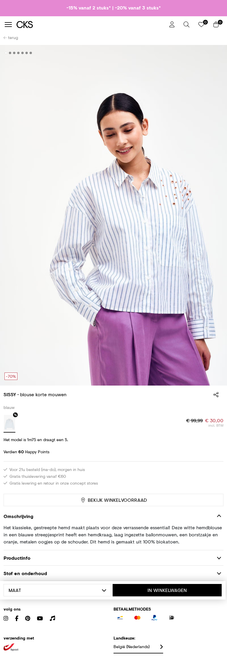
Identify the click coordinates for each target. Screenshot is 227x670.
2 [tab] (10, 53)
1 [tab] (6, 53)
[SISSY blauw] (9, 424)
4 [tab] (18, 53)
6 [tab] (27, 53)
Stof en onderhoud (25, 573)
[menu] (8, 24)
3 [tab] (14, 53)
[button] (186, 24)
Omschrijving (18, 516)
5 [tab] (23, 53)
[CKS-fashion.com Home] (91, 24)
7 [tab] (31, 53)
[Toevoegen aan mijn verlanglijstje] (214, 53)
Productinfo (17, 557)
